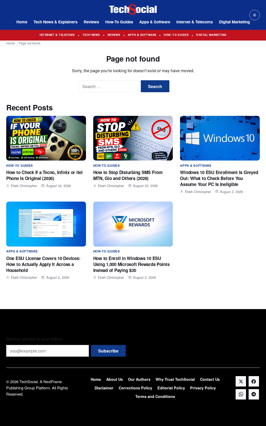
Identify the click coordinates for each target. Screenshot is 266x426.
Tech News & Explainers (55, 22)
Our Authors (139, 379)
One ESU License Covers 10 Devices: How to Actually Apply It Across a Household (43, 264)
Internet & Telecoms (194, 22)
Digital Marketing (234, 22)
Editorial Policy (171, 387)
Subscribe (108, 351)
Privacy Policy (203, 387)
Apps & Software (154, 22)
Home (21, 22)
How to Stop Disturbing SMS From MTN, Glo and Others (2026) (128, 175)
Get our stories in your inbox (34, 339)
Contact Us (210, 379)
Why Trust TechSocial (175, 379)
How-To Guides (119, 22)
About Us (114, 379)
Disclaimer (104, 387)
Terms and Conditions (155, 396)
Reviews (91, 22)
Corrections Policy (135, 387)
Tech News (91, 35)
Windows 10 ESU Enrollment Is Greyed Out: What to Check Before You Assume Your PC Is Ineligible (219, 178)
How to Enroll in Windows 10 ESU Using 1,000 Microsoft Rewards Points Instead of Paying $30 (131, 264)
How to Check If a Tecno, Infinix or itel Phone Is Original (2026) (44, 175)
